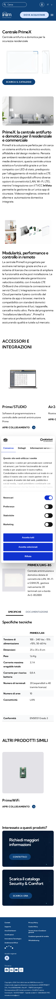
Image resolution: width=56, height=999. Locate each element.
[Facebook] (7, 970)
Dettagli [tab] (22, 448)
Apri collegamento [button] (18, 427)
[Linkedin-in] (11, 970)
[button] (14, 612)
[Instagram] (21, 970)
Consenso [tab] (8, 448)
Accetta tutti (28, 537)
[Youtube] (16, 970)
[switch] (49, 506)
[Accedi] (42, 4)
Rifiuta (28, 556)
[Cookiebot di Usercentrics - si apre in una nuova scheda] (40, 440)
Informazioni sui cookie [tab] (42, 448)
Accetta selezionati (28, 547)
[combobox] (14, 4)
